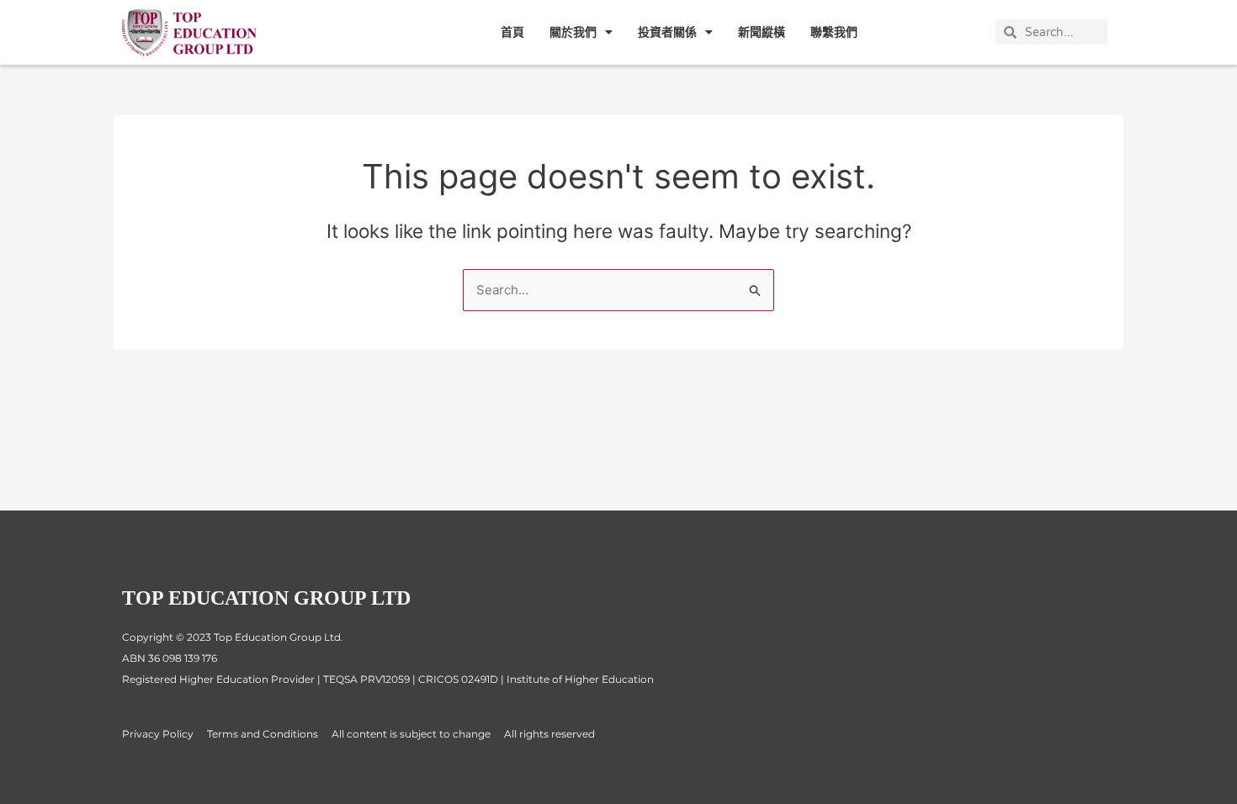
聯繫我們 (833, 32)
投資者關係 (667, 32)
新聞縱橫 (761, 32)
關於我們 (573, 32)
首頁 (512, 32)
